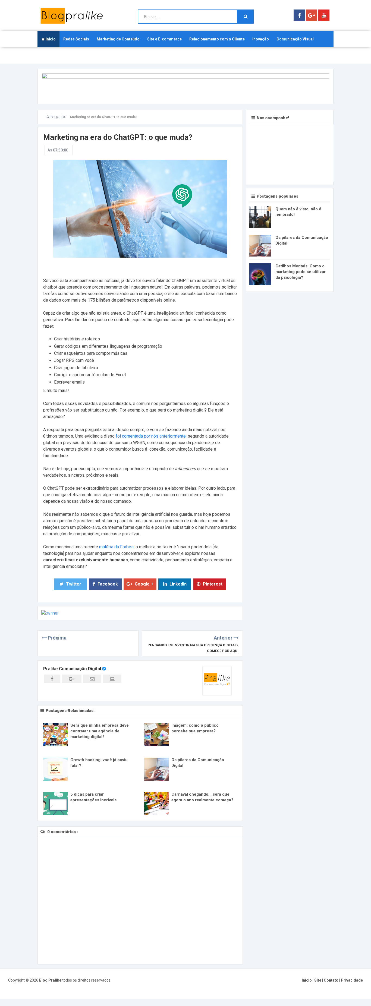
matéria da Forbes (116, 546)
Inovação (260, 39)
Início (307, 980)
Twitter (73, 584)
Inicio (50, 39)
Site (318, 980)
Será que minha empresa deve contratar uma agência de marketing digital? (99, 731)
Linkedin (177, 584)
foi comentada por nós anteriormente (151, 436)
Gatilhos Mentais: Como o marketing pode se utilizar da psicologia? (300, 272)
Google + (143, 584)
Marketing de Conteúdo (118, 39)
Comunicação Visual (295, 39)
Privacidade (352, 980)
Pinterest (212, 584)
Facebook (107, 584)
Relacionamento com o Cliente (217, 39)
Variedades (51, 55)
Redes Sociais (76, 39)
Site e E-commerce (164, 39)
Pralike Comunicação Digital (72, 668)
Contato (331, 980)
